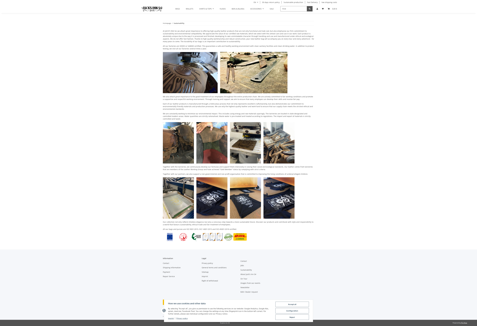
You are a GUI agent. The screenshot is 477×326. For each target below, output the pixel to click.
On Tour (243, 279)
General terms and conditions (214, 267)
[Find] (310, 8)
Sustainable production (293, 2)
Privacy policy (182, 318)
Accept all (292, 304)
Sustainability (246, 270)
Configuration (292, 311)
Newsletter (245, 287)
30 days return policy (271, 2)
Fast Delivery (312, 2)
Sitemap (205, 272)
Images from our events (250, 283)
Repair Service (169, 276)
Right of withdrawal (210, 281)
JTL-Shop (464, 323)
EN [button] (255, 2)
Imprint (171, 318)
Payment (166, 272)
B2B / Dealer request (249, 292)
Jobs (242, 265)
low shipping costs (329, 2)
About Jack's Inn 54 (248, 274)
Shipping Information (172, 267)
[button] (317, 8)
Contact (166, 263)
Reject (292, 317)
